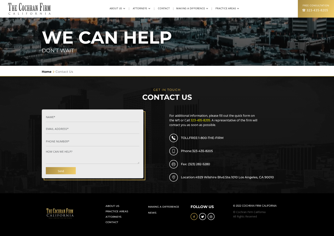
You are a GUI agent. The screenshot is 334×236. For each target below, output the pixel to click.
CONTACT (165, 8)
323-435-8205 (317, 10)
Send (61, 171)
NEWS (152, 212)
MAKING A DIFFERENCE (163, 206)
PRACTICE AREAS (117, 211)
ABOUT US (112, 206)
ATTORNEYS (113, 217)
